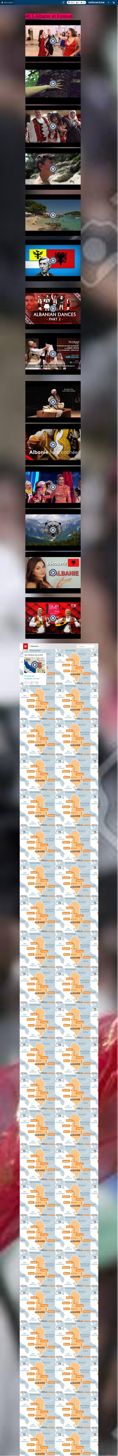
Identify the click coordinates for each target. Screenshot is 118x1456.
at (31, 679)
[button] (113, 2)
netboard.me (96, 2)
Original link (30, 676)
